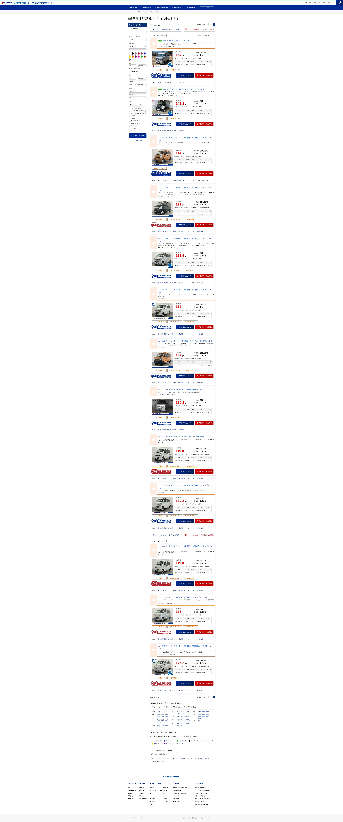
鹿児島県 (200, 718)
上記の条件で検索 (138, 135)
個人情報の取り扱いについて (208, 818)
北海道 (158, 711)
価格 (130, 63)
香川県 (199, 711)
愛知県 (187, 711)
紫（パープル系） (170, 743)
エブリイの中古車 (145, 11)
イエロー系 (156, 743)
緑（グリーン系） (183, 741)
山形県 (162, 716)
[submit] (212, 7)
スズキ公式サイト (327, 2)
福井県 (187, 716)
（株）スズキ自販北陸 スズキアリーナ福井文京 (170, 131)
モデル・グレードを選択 (134, 36)
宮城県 (166, 714)
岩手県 (162, 714)
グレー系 (181, 743)
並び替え (200, 35)
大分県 (203, 716)
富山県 (179, 716)
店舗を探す (308, 2)
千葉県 (162, 721)
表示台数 (199, 24)
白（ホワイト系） (158, 741)
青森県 (158, 714)
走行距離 (131, 81)
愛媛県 (203, 711)
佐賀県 (203, 714)
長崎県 (207, 714)
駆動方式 (131, 95)
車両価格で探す (135, 71)
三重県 (179, 713)
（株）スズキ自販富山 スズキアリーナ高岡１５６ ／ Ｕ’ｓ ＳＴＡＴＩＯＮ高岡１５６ (182, 180)
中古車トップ (130, 11)
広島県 (179, 725)
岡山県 (187, 723)
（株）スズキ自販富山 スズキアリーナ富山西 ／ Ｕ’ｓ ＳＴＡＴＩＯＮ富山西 (179, 231)
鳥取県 (179, 723)
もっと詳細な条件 (137, 140)
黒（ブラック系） (195, 741)
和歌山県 (188, 721)
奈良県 (183, 721)
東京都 (166, 721)
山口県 (183, 725)
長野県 (166, 725)
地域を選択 (131, 43)
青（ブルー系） (170, 741)
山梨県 (162, 725)
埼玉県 (158, 721)
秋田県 (158, 716)
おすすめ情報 (191, 7)
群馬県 (166, 719)
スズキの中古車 (138, 11)
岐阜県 (179, 711)
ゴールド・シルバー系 (208, 740)
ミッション (131, 101)
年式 (130, 75)
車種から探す (133, 7)
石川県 (183, 716)
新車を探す (317, 2)
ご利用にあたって (195, 818)
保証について (177, 7)
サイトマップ (185, 818)
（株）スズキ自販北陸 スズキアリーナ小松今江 (170, 82)
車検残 (130, 88)
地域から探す (147, 7)
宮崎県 (207, 716)
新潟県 (158, 725)
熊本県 (199, 716)
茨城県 (158, 719)
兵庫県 (179, 721)
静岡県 (183, 711)
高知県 (207, 711)
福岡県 (199, 714)
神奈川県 (159, 723)
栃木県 (162, 719)
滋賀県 (179, 719)
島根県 (183, 723)
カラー (130, 51)
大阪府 (187, 719)
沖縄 (199, 721)
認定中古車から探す (162, 7)
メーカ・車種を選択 (133, 28)
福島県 (166, 716)
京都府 (183, 719)
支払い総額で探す (135, 68)
